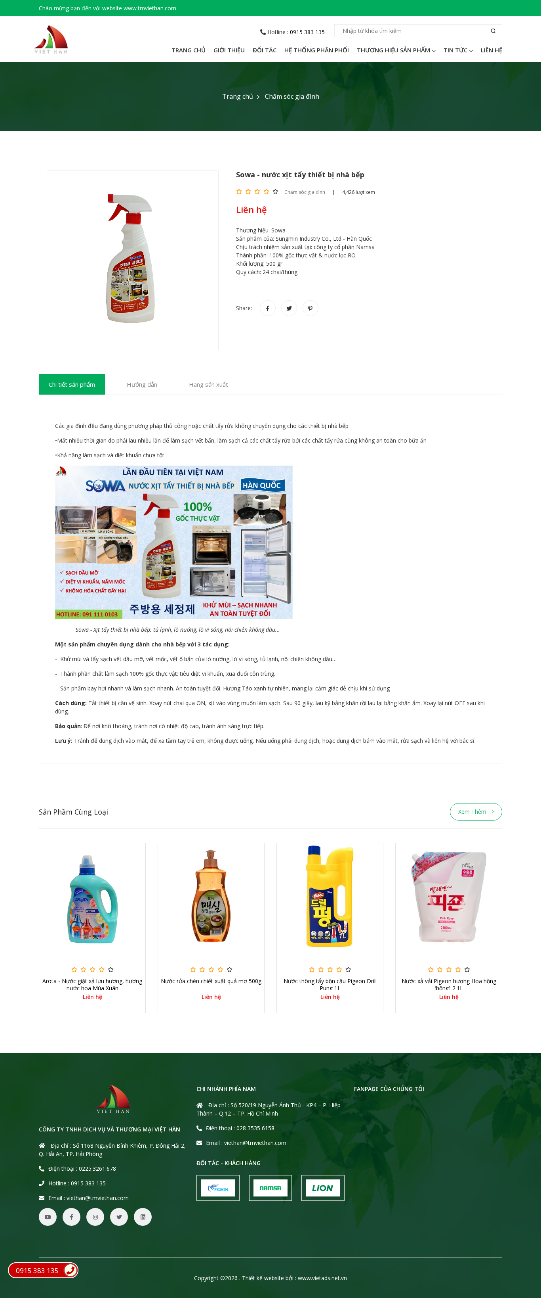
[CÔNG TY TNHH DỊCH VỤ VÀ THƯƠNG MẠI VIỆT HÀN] (51, 39)
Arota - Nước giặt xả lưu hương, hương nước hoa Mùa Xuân (92, 985)
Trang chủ (188, 50)
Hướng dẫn (142, 384)
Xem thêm (473, 811)
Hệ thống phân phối (316, 50)
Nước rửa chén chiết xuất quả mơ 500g (211, 981)
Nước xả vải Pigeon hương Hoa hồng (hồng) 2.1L (449, 985)
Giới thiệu (229, 50)
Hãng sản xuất (208, 384)
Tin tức (455, 50)
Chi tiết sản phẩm (72, 384)
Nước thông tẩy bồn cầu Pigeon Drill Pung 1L (330, 985)
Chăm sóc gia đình (292, 96)
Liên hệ (491, 50)
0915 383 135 (307, 32)
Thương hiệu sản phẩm (393, 50)
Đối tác (264, 50)
